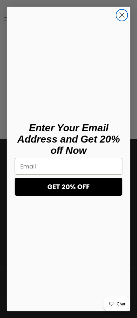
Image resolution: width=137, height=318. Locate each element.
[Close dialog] (122, 15)
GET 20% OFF (68, 186)
